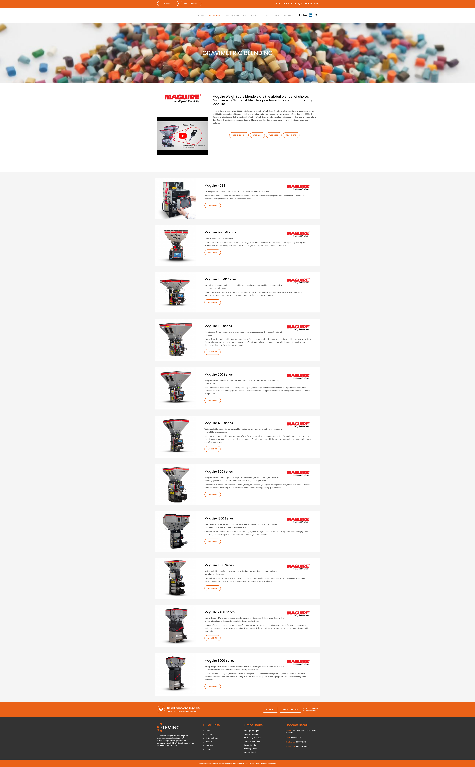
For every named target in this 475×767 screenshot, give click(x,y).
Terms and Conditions (268, 763)
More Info (212, 205)
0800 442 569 (301, 742)
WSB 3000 (273, 135)
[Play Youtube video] (182, 136)
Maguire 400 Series (218, 423)
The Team (209, 745)
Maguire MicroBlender (221, 232)
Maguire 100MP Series (220, 279)
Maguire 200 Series (218, 374)
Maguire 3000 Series (219, 661)
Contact (209, 749)
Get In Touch (239, 135)
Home (208, 731)
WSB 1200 (257, 135)
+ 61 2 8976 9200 (302, 746)
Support (168, 3)
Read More (291, 135)
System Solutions (212, 738)
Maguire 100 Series (218, 326)
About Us (209, 742)
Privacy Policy (254, 763)
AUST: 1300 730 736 (286, 3)
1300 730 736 (296, 737)
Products (209, 734)
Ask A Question (190, 3)
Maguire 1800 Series (219, 565)
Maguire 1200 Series (219, 518)
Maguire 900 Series (218, 472)
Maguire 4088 (214, 186)
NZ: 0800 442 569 (309, 3)
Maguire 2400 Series (219, 612)
